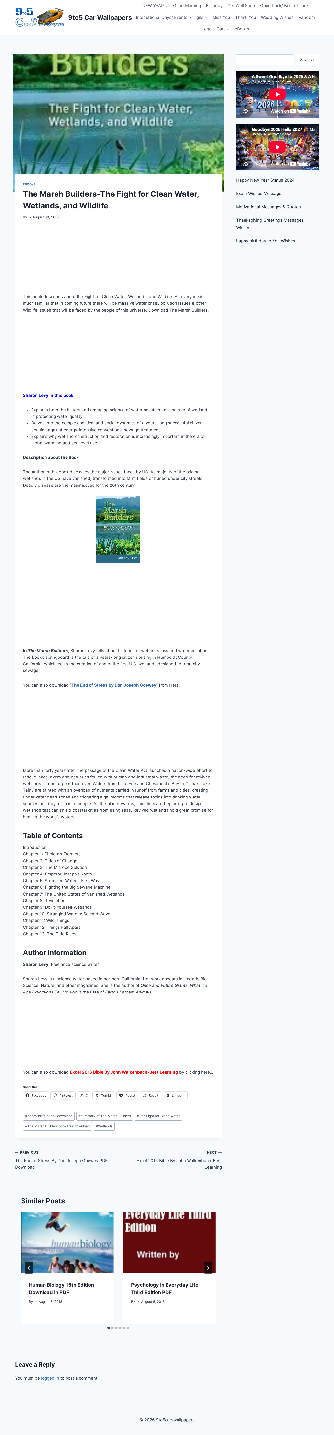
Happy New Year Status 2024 (265, 180)
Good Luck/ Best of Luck (284, 5)
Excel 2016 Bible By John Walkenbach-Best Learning (179, 1160)
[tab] (108, 1328)
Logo (207, 28)
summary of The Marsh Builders (104, 1116)
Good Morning (187, 5)
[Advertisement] (118, 258)
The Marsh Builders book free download (57, 1126)
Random (307, 17)
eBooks (242, 28)
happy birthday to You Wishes (265, 240)
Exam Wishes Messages (260, 193)
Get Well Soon (241, 5)
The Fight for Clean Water (158, 1116)
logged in (50, 1378)
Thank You (245, 17)
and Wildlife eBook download (48, 1116)
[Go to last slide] (29, 1268)
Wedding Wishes (277, 17)
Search (307, 59)
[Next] (208, 1268)
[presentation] (67, 1242)
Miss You (221, 17)
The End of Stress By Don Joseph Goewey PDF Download (61, 1160)
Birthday (214, 5)
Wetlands (104, 1126)
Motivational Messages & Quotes (268, 207)
